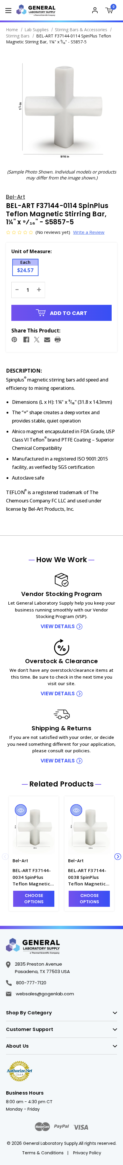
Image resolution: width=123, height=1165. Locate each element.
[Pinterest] (14, 339)
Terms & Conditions (43, 1153)
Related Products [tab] (61, 784)
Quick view (21, 810)
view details (58, 626)
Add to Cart (68, 313)
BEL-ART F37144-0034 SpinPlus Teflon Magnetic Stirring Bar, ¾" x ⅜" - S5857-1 (32, 877)
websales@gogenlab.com (45, 994)
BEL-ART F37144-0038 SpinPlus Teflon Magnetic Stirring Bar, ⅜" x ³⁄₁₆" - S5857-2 (87, 877)
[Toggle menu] (8, 10)
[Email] (47, 339)
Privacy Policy (87, 1153)
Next (118, 856)
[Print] (58, 339)
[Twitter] (37, 339)
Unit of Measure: (31, 251)
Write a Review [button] (88, 232)
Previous (5, 856)
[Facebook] (26, 339)
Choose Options (34, 899)
